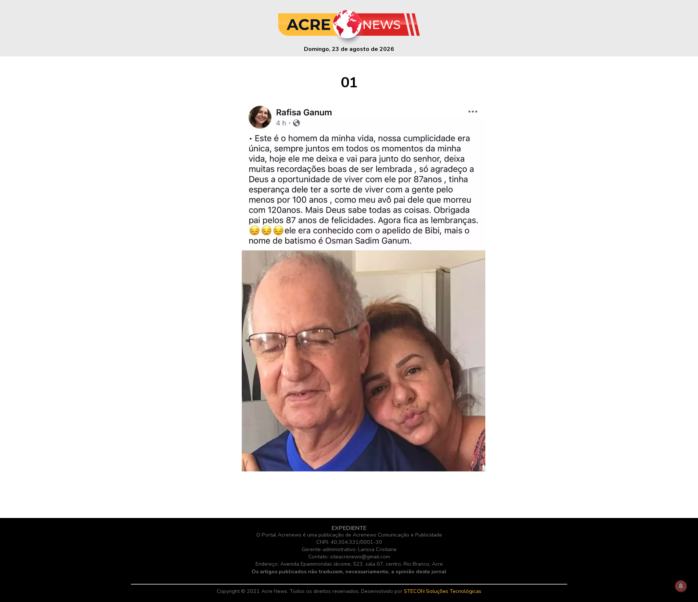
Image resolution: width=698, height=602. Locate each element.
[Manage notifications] (681, 586)
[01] (363, 469)
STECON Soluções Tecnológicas (442, 591)
